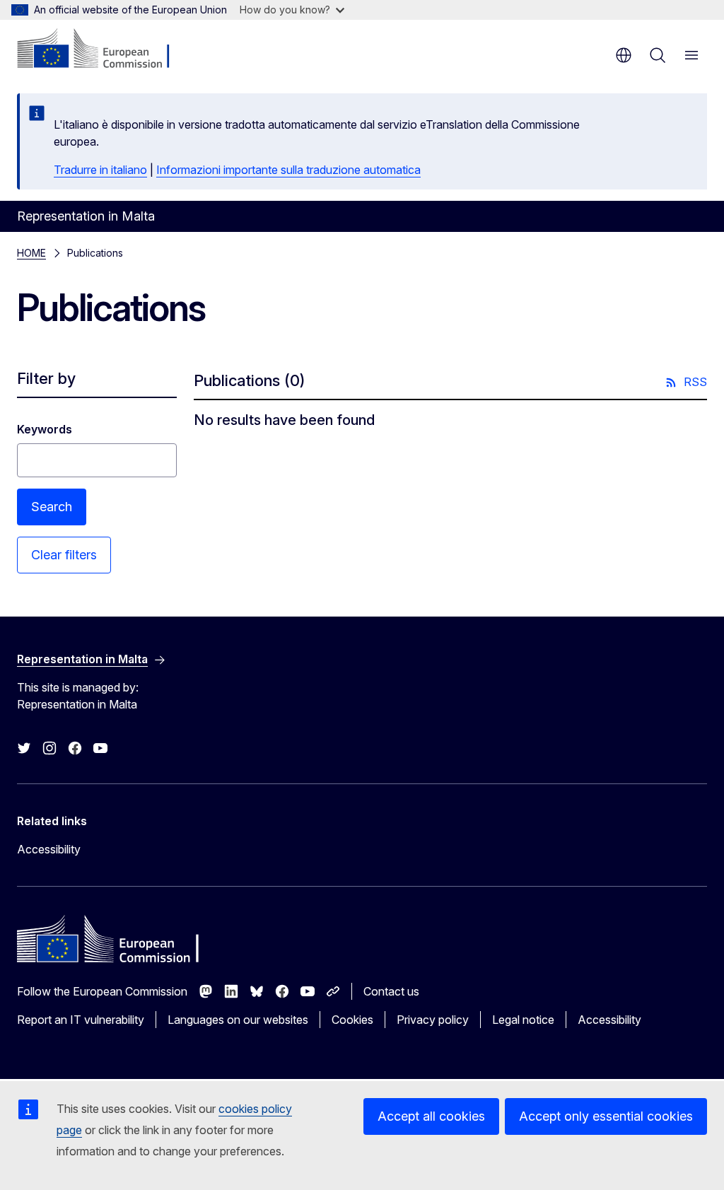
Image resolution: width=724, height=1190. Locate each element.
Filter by (46, 378)
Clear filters (64, 554)
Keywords (44, 429)
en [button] (623, 55)
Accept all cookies (431, 1116)
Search (51, 506)
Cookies (352, 1020)
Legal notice (523, 1020)
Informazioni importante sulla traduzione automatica (288, 170)
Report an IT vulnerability (80, 1020)
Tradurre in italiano (100, 170)
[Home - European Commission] (103, 49)
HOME (31, 253)
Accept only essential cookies (606, 1116)
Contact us (391, 991)
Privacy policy (433, 1020)
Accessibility (49, 849)
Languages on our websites (238, 1020)
